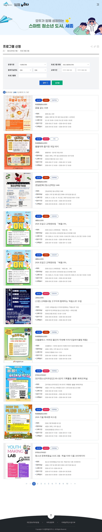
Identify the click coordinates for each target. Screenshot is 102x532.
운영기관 (11, 64)
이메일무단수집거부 (68, 522)
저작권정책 (50, 522)
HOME (4, 51)
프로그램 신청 (24, 51)
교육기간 (54, 70)
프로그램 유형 (56, 64)
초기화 (57, 83)
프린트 (98, 46)
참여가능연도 (12, 70)
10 (67, 484)
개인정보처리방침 (33, 522)
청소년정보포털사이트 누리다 (16, 4)
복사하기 (95, 46)
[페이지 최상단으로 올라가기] (51, 515)
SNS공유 (91, 46)
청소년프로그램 (12, 51)
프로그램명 (12, 75)
